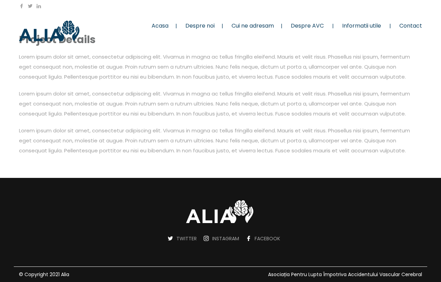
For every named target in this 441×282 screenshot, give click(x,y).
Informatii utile (361, 26)
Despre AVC (307, 26)
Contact (410, 26)
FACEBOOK (267, 238)
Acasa (160, 26)
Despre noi (200, 26)
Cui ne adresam (253, 26)
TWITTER (186, 238)
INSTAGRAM (225, 238)
